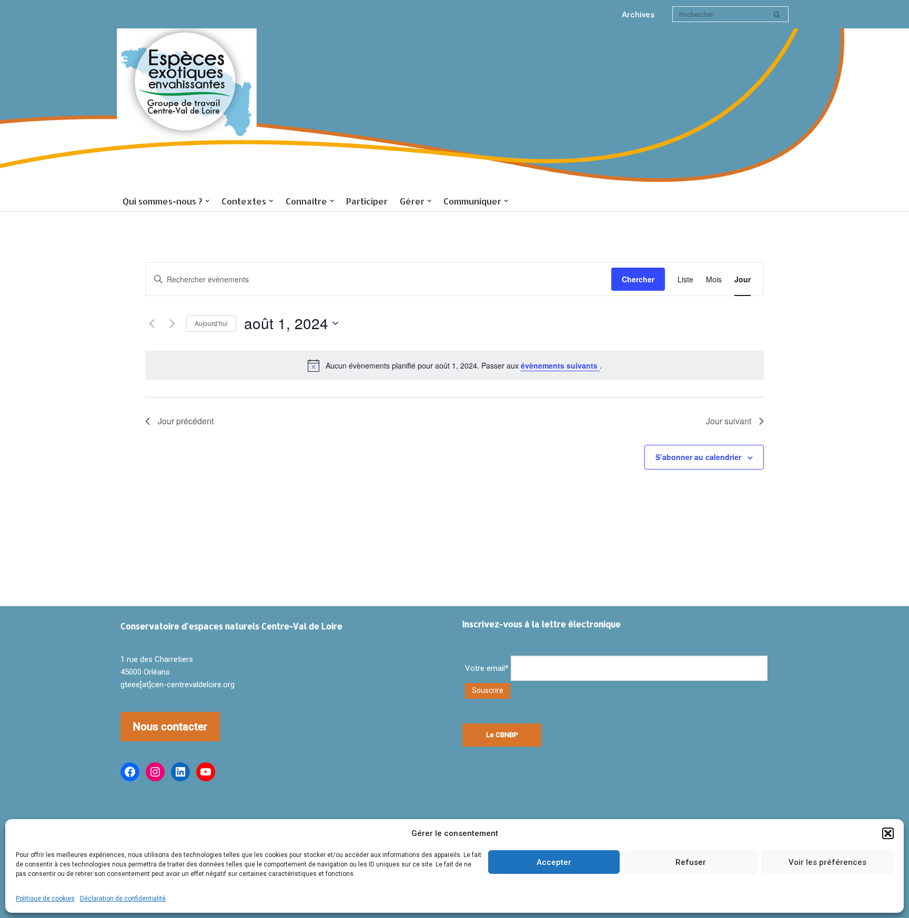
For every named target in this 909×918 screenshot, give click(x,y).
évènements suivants (560, 365)
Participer (367, 201)
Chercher (638, 279)
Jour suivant (728, 421)
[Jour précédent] (151, 323)
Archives (638, 14)
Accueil (187, 110)
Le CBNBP (502, 735)
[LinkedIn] (180, 771)
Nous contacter (170, 726)
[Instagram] (155, 771)
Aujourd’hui (211, 323)
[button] (888, 833)
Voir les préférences (827, 862)
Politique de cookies (45, 898)
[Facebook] (129, 771)
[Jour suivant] (172, 323)
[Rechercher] (777, 14)
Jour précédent (186, 421)
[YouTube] (205, 771)
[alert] (454, 365)
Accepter (554, 862)
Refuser (690, 862)
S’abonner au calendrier (698, 457)
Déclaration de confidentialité (123, 898)
